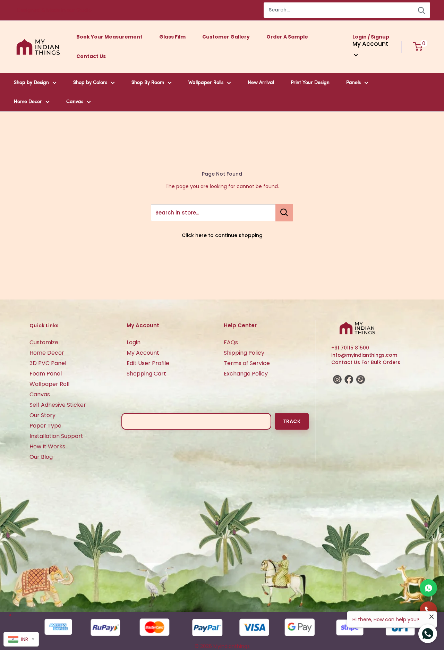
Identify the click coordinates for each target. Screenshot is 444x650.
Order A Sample (287, 36)
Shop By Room (147, 82)
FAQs (231, 342)
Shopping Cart (146, 374)
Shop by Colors (90, 82)
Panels (353, 82)
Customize (43, 342)
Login (133, 342)
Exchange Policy (246, 374)
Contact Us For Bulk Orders (365, 362)
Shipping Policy (244, 353)
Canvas (74, 101)
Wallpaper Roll (49, 384)
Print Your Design (310, 82)
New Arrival (261, 82)
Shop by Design (31, 82)
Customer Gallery (226, 36)
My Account (143, 353)
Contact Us (91, 56)
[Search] (421, 10)
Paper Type (45, 426)
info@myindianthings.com (364, 355)
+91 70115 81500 (350, 347)
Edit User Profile (148, 363)
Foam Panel (45, 374)
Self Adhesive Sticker (57, 405)
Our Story (42, 415)
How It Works (47, 446)
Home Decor (28, 101)
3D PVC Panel (47, 363)
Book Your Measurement (109, 36)
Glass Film (172, 36)
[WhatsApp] (428, 588)
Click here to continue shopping (222, 235)
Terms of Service (247, 363)
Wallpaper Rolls (205, 82)
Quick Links (44, 325)
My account (370, 44)
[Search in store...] (284, 212)
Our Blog (41, 457)
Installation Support (56, 436)
